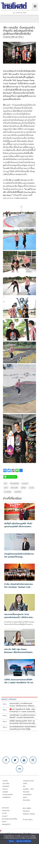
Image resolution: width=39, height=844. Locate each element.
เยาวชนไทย (7, 492)
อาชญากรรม (6, 811)
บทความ (5, 789)
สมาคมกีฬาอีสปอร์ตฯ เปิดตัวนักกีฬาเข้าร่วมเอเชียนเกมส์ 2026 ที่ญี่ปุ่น (23, 728)
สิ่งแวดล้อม (26, 800)
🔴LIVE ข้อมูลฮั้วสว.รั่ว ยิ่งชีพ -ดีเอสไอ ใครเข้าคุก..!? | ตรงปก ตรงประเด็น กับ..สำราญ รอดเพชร (22, 710)
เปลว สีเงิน (5, 784)
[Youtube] (24, 760)
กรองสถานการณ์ (28, 781)
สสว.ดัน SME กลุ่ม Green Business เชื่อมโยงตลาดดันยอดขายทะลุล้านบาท (18, 652)
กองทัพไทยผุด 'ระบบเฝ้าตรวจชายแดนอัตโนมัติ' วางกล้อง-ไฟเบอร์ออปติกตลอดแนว (23, 716)
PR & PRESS (27, 808)
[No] (37, 839)
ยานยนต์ (4, 816)
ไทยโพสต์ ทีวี (6, 824)
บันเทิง (4, 822)
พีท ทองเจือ (14, 488)
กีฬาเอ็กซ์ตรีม (14, 483)
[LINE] (19, 769)
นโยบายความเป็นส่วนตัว (23, 841)
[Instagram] (33, 760)
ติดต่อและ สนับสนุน (29, 814)
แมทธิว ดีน (18, 492)
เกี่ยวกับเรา (26, 811)
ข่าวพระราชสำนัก (7, 795)
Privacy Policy (28, 820)
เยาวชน (31, 488)
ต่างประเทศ (5, 808)
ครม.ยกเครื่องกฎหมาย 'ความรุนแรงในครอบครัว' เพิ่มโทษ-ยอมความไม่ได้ (18, 617)
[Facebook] (6, 760)
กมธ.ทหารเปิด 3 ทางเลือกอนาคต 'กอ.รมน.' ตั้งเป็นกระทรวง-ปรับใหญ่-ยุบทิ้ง (22, 704)
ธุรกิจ (6, 488)
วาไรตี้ (25, 784)
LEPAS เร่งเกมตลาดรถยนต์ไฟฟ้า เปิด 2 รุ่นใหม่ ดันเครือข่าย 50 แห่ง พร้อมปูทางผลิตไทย (19, 682)
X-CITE (4, 813)
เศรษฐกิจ (5, 792)
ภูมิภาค (25, 797)
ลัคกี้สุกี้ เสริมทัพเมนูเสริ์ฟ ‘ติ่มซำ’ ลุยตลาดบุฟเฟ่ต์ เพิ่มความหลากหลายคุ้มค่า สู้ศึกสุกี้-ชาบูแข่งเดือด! (19, 526)
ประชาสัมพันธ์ (27, 795)
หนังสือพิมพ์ (6, 797)
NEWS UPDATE (9, 699)
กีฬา (5, 483)
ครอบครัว (25, 483)
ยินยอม (11, 841)
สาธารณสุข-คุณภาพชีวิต (9, 819)
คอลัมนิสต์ (5, 786)
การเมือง (5, 781)
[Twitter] (15, 760)
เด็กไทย (23, 488)
